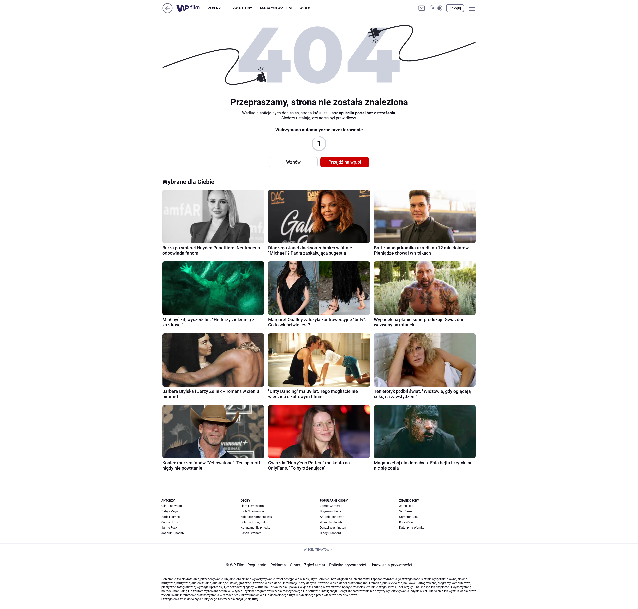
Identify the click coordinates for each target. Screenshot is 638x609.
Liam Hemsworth (252, 506)
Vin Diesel (405, 511)
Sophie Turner (170, 522)
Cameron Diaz (408, 517)
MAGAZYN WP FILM (276, 8)
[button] (436, 8)
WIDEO (305, 8)
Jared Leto (406, 506)
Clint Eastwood (171, 506)
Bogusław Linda (330, 511)
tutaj (255, 599)
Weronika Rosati (331, 522)
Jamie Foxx (169, 527)
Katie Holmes (170, 517)
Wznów (293, 162)
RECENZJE (216, 8)
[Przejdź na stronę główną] (167, 11)
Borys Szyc (406, 522)
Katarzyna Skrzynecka (256, 527)
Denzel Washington (333, 527)
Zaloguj (455, 8)
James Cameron (331, 506)
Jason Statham (251, 533)
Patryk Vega (169, 511)
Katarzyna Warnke (411, 527)
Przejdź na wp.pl (344, 162)
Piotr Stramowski (252, 511)
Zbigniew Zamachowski (257, 517)
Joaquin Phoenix (172, 533)
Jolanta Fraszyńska (254, 522)
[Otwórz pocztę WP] (422, 8)
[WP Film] (192, 8)
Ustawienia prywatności (390, 565)
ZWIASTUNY (242, 8)
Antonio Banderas (332, 517)
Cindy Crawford (330, 533)
